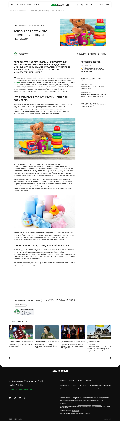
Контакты (83, 385)
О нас (74, 385)
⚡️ (92, 69)
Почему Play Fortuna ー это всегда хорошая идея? (92, 87)
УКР (107, 4)
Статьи (22, 4)
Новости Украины (22, 10)
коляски (17, 82)
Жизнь (29, 4)
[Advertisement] (44, 280)
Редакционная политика (86, 389)
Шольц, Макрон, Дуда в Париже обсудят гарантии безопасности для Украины (72, 346)
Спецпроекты (64, 385)
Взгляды (36, 4)
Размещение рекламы (67, 389)
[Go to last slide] (11, 358)
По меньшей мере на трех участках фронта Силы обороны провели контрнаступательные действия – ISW (99, 349)
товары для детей (20, 304)
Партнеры (101, 389)
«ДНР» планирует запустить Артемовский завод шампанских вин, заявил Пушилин (93, 104)
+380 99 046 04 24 (17, 385)
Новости (14, 4)
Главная (11, 10)
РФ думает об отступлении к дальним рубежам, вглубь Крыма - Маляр (93, 95)
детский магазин (20, 300)
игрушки (30, 300)
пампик (38, 300)
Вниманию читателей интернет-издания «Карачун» (92, 79)
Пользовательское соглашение (100, 385)
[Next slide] (109, 358)
